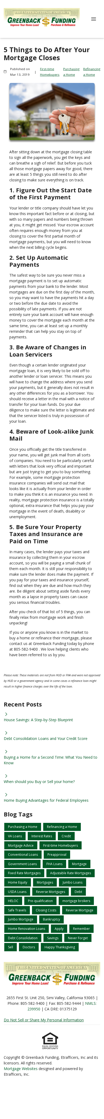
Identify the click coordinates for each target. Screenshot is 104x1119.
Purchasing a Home (71, 72)
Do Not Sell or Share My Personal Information (44, 1019)
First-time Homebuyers (49, 72)
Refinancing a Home (91, 72)
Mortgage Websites (21, 1068)
